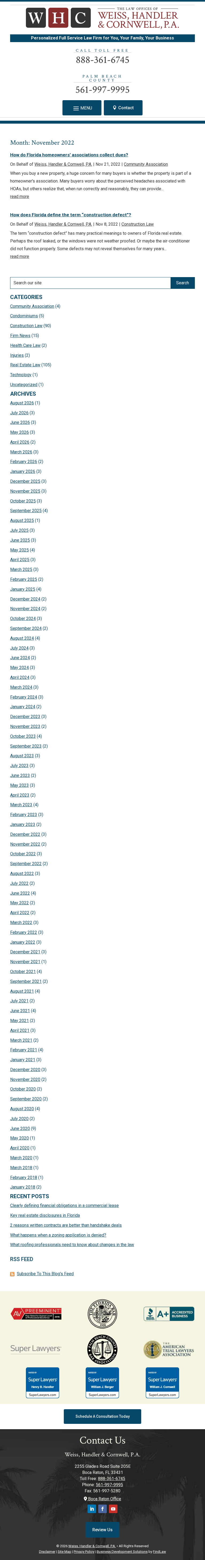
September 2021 (26, 981)
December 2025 (25, 481)
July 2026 (19, 412)
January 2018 (22, 1187)
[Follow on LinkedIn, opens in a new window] (92, 1509)
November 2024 (25, 608)
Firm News (20, 335)
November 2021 (25, 961)
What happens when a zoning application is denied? (58, 1235)
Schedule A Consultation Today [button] (103, 1416)
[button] (82, 108)
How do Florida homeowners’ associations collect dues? (69, 154)
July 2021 (19, 1000)
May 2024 (19, 667)
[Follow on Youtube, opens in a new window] (113, 1509)
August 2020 (22, 1108)
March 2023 (21, 804)
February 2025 (23, 579)
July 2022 (19, 883)
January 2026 (22, 471)
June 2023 (20, 775)
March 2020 (21, 1157)
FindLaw (159, 1552)
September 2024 (26, 628)
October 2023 (23, 736)
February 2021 (23, 1049)
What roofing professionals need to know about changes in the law (72, 1244)
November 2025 (25, 491)
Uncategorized (23, 384)
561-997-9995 (102, 89)
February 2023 (23, 814)
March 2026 (21, 452)
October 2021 (23, 971)
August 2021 (22, 991)
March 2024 (21, 687)
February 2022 (23, 932)
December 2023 (25, 716)
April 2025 (19, 559)
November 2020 (25, 1079)
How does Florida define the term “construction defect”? (70, 214)
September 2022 (26, 863)
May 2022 (19, 902)
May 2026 (19, 432)
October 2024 (23, 618)
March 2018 (21, 1167)
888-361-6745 (102, 59)
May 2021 (19, 1020)
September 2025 (26, 510)
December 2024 (25, 599)
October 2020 (23, 1089)
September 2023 (26, 746)
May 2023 (19, 785)
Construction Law (137, 224)
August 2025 (22, 520)
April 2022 (19, 912)
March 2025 (21, 569)
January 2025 (22, 589)
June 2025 (20, 540)
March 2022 (21, 922)
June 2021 (20, 1010)
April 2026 (19, 442)
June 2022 (20, 893)
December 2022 (25, 834)
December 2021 (25, 951)
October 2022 (23, 853)
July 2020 (19, 1118)
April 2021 (19, 1030)
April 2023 (19, 795)
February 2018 (23, 1177)
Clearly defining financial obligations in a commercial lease (64, 1205)
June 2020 (20, 1128)
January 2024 (22, 706)
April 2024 (19, 677)
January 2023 (22, 824)
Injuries (17, 355)
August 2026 (22, 403)
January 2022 (22, 942)
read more (19, 196)
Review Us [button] (102, 1529)
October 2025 (23, 501)
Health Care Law (25, 345)
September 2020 (26, 1098)
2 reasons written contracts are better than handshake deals (66, 1225)
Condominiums (24, 315)
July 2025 (19, 530)
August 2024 (22, 638)
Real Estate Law (25, 364)
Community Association (146, 164)
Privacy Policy (84, 1552)
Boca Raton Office (104, 1498)
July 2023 (19, 765)
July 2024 (19, 648)
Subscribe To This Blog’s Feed (45, 1273)
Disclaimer (47, 1552)
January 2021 (22, 1059)
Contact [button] (126, 107)
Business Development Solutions (122, 1552)
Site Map (64, 1552)
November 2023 (25, 726)
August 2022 (22, 873)
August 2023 (22, 755)
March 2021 (21, 1040)
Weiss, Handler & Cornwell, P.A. (63, 164)
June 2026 (20, 422)
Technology (20, 374)
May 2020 (19, 1138)
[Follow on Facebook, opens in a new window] (102, 1509)
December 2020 (25, 1069)
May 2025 (19, 550)
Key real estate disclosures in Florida (45, 1215)
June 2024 (20, 657)
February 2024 (23, 697)
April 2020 (19, 1147)
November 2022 (25, 844)
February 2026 (23, 461)
